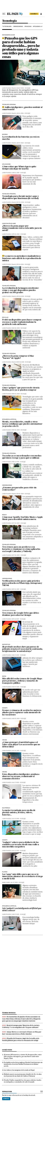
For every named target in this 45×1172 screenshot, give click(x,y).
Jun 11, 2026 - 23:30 (23, 113)
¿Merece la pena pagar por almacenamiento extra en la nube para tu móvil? (22, 228)
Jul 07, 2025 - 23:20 (17, 882)
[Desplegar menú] (4, 14)
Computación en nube (9, 223)
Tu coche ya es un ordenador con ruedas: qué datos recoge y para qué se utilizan (22, 457)
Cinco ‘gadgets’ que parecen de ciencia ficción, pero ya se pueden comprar (20, 389)
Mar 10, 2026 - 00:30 (19, 430)
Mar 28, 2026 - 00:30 (19, 328)
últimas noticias (9, 1013)
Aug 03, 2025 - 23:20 (19, 718)
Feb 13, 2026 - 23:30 (18, 461)
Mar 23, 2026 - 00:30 (19, 394)
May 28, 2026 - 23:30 (23, 202)
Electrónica (6, 808)
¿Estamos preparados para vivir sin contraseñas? (19, 489)
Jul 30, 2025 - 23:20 (19, 750)
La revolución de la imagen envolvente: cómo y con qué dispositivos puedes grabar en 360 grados (20, 290)
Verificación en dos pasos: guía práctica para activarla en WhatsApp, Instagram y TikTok (22, 583)
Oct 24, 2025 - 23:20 (19, 523)
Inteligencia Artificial (9, 906)
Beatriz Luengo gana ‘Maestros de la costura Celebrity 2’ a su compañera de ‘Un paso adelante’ (20, 1026)
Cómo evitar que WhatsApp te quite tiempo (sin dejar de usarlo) (19, 168)
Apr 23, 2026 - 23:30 (19, 234)
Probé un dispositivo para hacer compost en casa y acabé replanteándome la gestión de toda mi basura (21, 322)
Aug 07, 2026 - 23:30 (23, 88)
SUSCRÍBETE (34, 14)
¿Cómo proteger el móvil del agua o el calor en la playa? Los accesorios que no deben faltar (21, 745)
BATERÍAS (5, 134)
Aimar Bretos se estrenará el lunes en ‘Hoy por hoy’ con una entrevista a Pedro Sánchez (21, 1033)
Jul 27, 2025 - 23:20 (18, 782)
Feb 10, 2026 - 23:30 (23, 493)
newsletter (7, 1091)
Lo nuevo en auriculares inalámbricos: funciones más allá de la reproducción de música (21, 258)
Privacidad (28, 26)
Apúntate (6, 1098)
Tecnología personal (9, 104)
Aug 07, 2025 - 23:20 (19, 687)
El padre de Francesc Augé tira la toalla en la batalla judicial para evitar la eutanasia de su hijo (20, 1039)
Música (4, 514)
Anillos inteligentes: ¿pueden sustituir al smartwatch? (22, 108)
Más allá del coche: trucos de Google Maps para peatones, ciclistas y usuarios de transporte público (22, 681)
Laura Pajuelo (6, 88)
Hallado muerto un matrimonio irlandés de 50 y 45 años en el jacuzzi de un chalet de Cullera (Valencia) (23, 1075)
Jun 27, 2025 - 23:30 (19, 914)
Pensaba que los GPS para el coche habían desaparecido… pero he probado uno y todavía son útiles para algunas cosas (21, 47)
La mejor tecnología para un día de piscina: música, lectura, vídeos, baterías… (18, 813)
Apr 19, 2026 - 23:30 (23, 264)
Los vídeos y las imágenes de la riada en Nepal (19, 1070)
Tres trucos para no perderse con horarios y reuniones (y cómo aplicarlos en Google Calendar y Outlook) (21, 549)
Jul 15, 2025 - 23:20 (19, 818)
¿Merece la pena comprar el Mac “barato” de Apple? (18, 357)
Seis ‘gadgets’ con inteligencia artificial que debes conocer (21, 910)
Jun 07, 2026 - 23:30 (23, 143)
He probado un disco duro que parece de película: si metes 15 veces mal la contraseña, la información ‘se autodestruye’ (22, 649)
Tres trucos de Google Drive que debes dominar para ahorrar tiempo (20, 614)
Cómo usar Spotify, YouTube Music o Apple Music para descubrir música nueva (22, 518)
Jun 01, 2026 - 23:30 (19, 172)
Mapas (4, 676)
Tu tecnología (7, 26)
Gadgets (4, 708)
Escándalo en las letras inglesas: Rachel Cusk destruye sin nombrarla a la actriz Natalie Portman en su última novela (23, 1064)
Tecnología (9, 20)
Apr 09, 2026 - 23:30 (23, 296)
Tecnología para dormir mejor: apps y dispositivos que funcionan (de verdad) (20, 197)
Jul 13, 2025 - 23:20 (19, 850)
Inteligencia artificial (9, 419)
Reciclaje (5, 317)
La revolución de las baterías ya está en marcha (20, 138)
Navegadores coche (8, 35)
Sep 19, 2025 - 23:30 (18, 619)
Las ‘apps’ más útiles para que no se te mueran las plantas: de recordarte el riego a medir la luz (22, 876)
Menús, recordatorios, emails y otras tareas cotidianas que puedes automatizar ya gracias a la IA (22, 424)
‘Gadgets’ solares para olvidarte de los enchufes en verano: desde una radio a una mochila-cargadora (20, 845)
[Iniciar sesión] (41, 14)
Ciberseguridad (18, 26)
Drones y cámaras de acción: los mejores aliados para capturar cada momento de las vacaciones (21, 713)
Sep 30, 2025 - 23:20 (19, 589)
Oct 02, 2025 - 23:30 (19, 555)
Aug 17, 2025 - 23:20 (19, 655)
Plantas (4, 872)
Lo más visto (7, 1050)
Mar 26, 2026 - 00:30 (23, 362)
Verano (4, 740)
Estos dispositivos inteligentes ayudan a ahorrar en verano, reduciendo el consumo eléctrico (20, 776)
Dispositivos (6, 644)
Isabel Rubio (6, 882)
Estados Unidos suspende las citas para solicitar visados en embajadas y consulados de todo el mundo (22, 1081)
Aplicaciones (6, 164)
